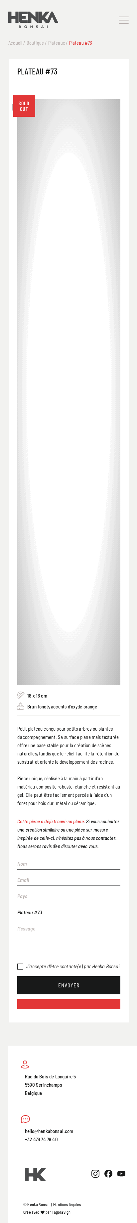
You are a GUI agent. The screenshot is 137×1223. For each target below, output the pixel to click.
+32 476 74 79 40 (41, 1139)
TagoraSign (61, 1212)
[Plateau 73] (68, 167)
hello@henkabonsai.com (49, 1131)
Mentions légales (67, 1204)
